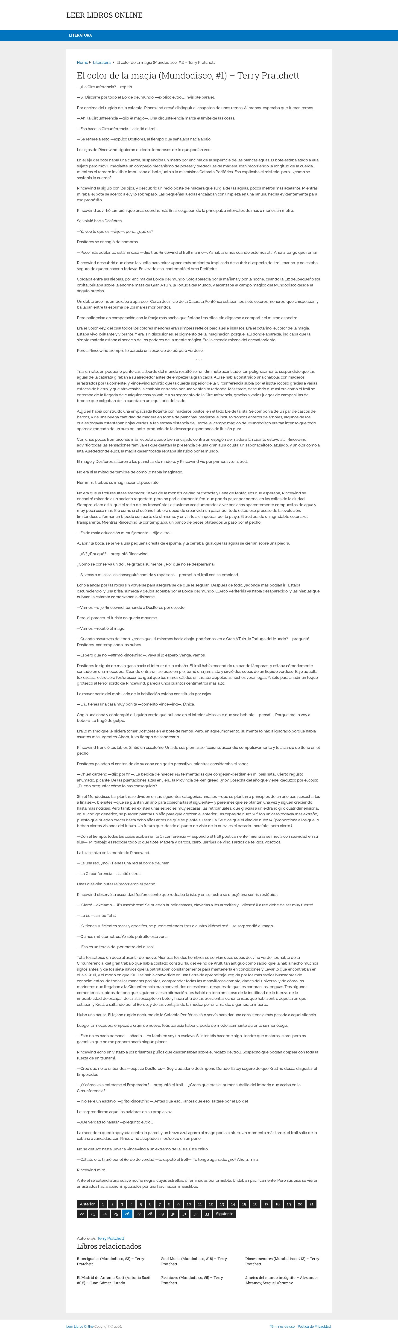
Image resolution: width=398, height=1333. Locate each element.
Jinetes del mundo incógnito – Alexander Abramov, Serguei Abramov (281, 1280)
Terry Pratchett (110, 1238)
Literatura (80, 35)
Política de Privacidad (314, 1326)
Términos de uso (282, 1326)
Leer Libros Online (104, 15)
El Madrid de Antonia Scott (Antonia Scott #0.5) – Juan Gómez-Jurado (114, 1280)
